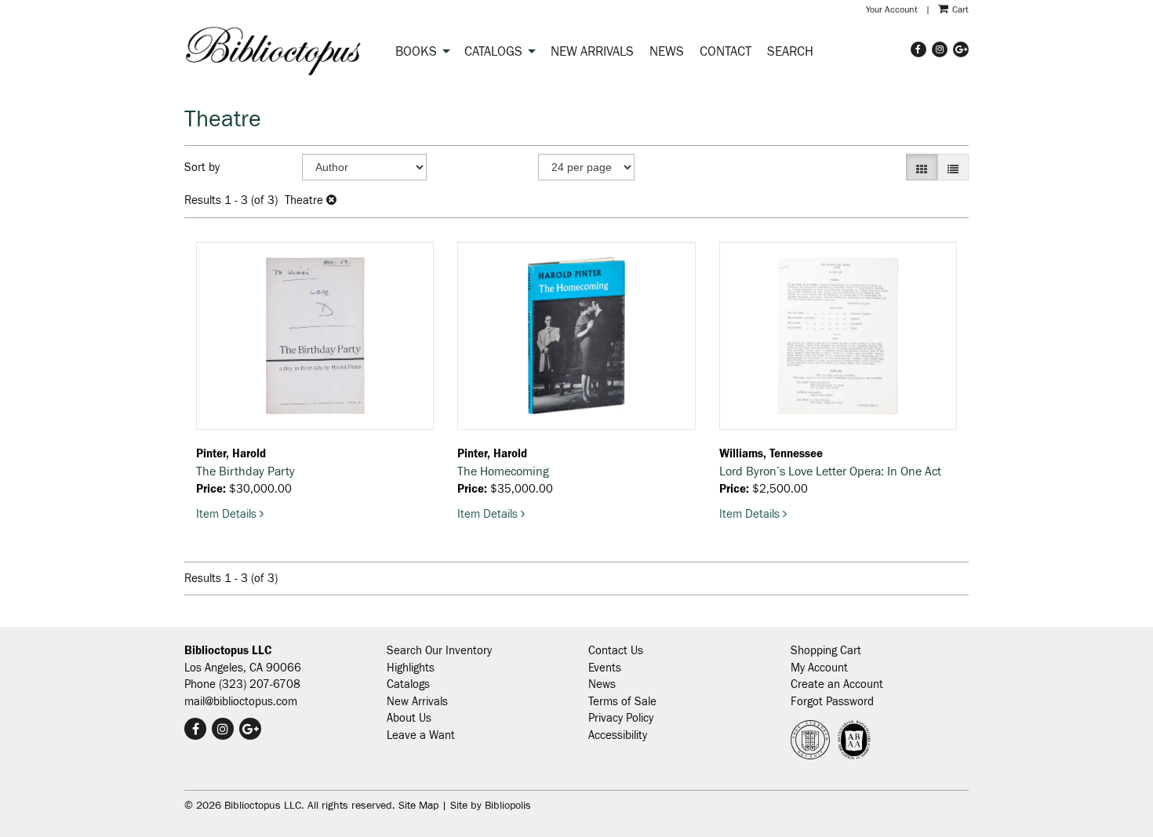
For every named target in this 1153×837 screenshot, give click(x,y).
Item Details (230, 514)
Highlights (411, 668)
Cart (959, 9)
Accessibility (617, 735)
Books (416, 52)
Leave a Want (421, 735)
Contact (725, 52)
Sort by (202, 167)
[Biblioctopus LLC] (273, 50)
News (666, 52)
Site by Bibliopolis (490, 805)
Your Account (892, 9)
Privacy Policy (620, 718)
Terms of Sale (622, 701)
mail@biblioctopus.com (240, 701)
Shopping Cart (826, 650)
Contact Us (615, 650)
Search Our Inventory (439, 650)
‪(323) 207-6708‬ (259, 684)
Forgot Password (832, 701)
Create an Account (837, 684)
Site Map (418, 805)
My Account (819, 668)
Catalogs (493, 52)
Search (790, 52)
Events (604, 668)
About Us (409, 718)
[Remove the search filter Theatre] (331, 200)
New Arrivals (592, 52)
